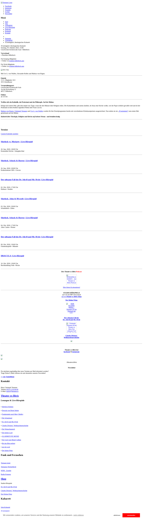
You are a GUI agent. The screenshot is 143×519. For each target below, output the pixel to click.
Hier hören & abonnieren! (71, 287)
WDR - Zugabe (6, 470)
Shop (3, 478)
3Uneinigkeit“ (123, 111)
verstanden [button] (131, 515)
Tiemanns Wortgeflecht (8, 467)
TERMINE (9, 25)
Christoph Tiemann (20, 111)
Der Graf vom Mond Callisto (11, 440)
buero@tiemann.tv (12, 391)
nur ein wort (6, 447)
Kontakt (7, 33)
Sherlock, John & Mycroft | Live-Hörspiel (19, 199)
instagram (75, 352)
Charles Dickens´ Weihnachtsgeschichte (15, 425)
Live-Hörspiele (10, 27)
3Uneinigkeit (5, 511)
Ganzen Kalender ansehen (9, 134)
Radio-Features (6, 474)
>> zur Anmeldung (7, 377)
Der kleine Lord (7, 433)
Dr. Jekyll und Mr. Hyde (10, 422)
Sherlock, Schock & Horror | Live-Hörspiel (19, 161)
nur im (72, 296)
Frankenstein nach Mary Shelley (12, 414)
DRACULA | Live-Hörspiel (12, 256)
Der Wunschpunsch (8, 429)
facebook (67, 352)
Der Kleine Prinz (6, 494)
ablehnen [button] (117, 515)
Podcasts (8, 29)
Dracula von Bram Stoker (10, 410)
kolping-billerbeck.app (16, 61)
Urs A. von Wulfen (36, 111)
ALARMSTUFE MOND (10, 436)
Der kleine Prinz (7, 450)
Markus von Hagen (7, 111)
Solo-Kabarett (5, 507)
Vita (6, 24)
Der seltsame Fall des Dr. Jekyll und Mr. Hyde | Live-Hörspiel (27, 180)
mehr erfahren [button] (78, 515)
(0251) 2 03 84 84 (12, 389)
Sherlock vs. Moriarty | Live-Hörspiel (17, 142)
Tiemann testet (5, 463)
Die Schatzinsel (7, 418)
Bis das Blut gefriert (8, 443)
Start (6, 22)
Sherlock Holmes (7, 407)
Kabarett (8, 31)
